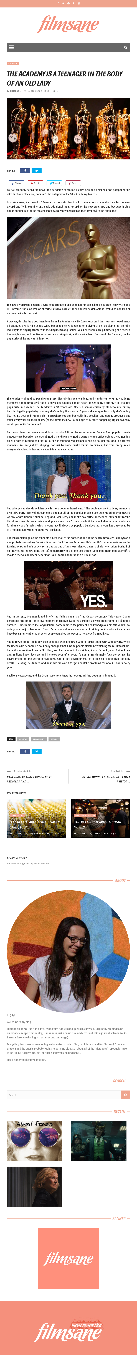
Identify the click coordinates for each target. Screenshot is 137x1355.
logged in (24, 863)
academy (23, 739)
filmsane (15, 90)
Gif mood (13, 63)
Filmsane (68, 25)
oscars (54, 739)
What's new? (17, 815)
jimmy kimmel (39, 739)
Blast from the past (85, 815)
